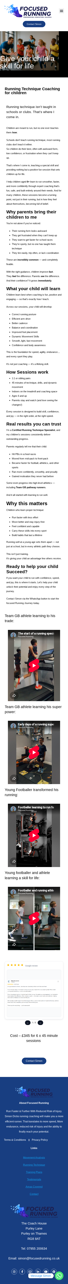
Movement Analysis (34, 1157)
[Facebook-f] (22, 1272)
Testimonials (34, 1179)
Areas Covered (34, 1186)
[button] (61, 10)
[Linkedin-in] (38, 1272)
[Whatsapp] (59, 1275)
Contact (34, 1194)
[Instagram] (14, 1272)
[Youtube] (46, 1272)
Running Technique (34, 1165)
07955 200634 (37, 1248)
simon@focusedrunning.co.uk (39, 1258)
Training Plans (34, 1172)
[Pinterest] (54, 1272)
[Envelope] (30, 1272)
